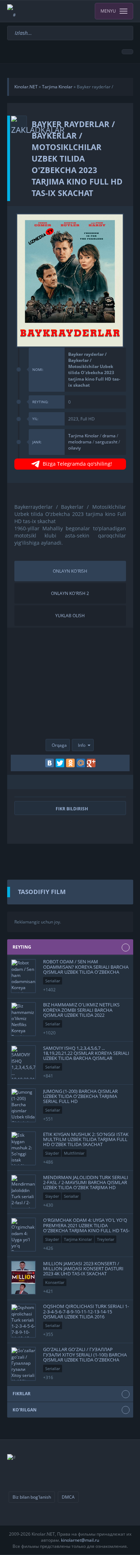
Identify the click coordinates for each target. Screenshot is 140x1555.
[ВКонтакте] (49, 763)
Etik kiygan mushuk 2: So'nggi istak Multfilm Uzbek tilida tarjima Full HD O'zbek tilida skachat (86, 1139)
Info (81, 745)
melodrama (80, 442)
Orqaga (59, 745)
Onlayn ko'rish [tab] (70, 571)
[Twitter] (60, 763)
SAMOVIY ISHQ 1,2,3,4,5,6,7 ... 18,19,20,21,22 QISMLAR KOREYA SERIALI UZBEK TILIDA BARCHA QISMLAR (86, 1053)
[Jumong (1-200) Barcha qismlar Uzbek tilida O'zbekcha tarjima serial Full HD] (23, 1105)
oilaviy (74, 448)
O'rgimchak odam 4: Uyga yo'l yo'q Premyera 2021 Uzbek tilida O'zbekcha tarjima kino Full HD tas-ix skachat (86, 1228)
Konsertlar (54, 1282)
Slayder (52, 1153)
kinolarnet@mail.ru (80, 1540)
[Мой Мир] (80, 763)
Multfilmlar (74, 1153)
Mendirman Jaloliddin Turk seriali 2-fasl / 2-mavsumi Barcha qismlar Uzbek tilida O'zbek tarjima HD (85, 1182)
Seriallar (52, 980)
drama (109, 436)
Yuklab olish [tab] (70, 616)
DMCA (68, 1497)
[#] (11, 11)
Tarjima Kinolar (83, 436)
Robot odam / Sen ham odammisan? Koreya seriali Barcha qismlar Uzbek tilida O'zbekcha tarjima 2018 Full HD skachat (86, 969)
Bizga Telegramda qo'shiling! (77, 463)
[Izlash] (128, 29)
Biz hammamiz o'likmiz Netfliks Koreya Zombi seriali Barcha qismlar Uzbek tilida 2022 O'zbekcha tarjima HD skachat (81, 1012)
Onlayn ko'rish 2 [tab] (70, 593)
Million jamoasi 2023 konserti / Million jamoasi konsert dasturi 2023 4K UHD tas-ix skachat (83, 1268)
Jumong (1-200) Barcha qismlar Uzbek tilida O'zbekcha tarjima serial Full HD (80, 1096)
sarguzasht (106, 442)
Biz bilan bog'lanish (32, 1497)
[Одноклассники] (70, 763)
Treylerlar (105, 1239)
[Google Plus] (91, 763)
